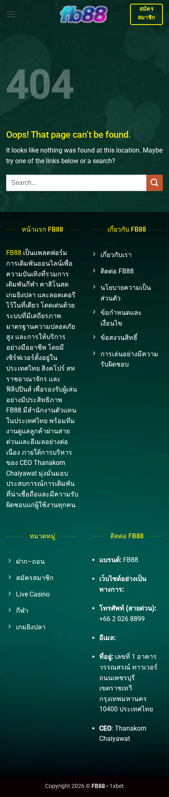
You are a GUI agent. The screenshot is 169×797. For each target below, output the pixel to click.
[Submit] (154, 183)
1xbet (117, 786)
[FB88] (84, 14)
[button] (11, 14)
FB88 (13, 253)
